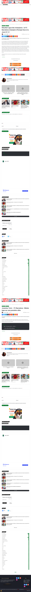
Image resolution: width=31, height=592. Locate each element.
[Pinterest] (10, 36)
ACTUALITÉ (3, 25)
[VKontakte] (13, 36)
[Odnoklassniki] (15, 36)
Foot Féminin (3, 287)
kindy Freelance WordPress (27, 589)
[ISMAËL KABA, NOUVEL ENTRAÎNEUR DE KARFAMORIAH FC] (4, 213)
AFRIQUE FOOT (4, 281)
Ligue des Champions (4, 286)
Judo (2, 292)
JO (2, 293)
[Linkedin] (6, 36)
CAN (2, 269)
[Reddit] (11, 36)
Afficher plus (15, 253)
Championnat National (5, 266)
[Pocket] (17, 36)
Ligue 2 (3, 282)
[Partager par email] (22, 74)
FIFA (2, 275)
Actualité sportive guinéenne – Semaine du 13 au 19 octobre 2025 (15, 106)
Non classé (7, 25)
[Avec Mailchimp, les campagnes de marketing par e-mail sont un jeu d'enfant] (11, 229)
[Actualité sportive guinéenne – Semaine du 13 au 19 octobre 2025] (15, 102)
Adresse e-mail (4, 225)
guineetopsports (9, 78)
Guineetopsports (6, 154)
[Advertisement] (15, 12)
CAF (2, 270)
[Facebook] (2, 36)
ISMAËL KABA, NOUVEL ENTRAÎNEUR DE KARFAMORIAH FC (13, 212)
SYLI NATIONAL (4, 260)
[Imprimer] (24, 74)
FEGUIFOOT (3, 264)
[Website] (7, 81)
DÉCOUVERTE (4, 280)
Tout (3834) (15, 216)
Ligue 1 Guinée (4, 271)
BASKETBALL (3, 276)
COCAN (3, 291)
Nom (2, 123)
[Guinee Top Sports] (5, 4)
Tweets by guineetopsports (5, 150)
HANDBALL (3, 288)
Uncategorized (4, 277)
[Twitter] (4, 36)
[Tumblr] (8, 36)
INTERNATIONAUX (4, 265)
